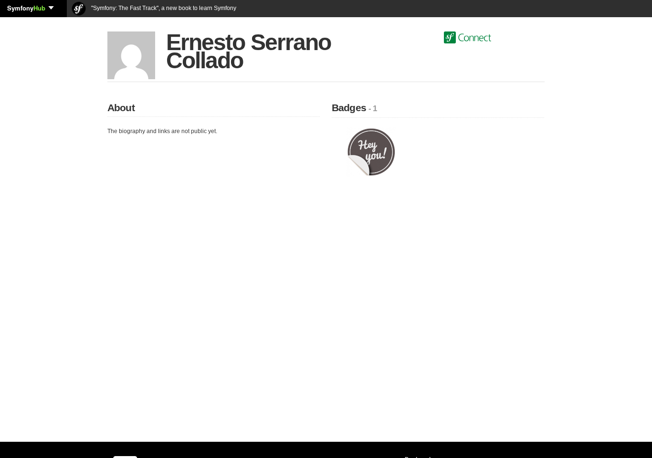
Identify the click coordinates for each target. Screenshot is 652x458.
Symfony (26, 7)
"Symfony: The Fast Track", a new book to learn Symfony (163, 8)
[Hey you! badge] (371, 151)
